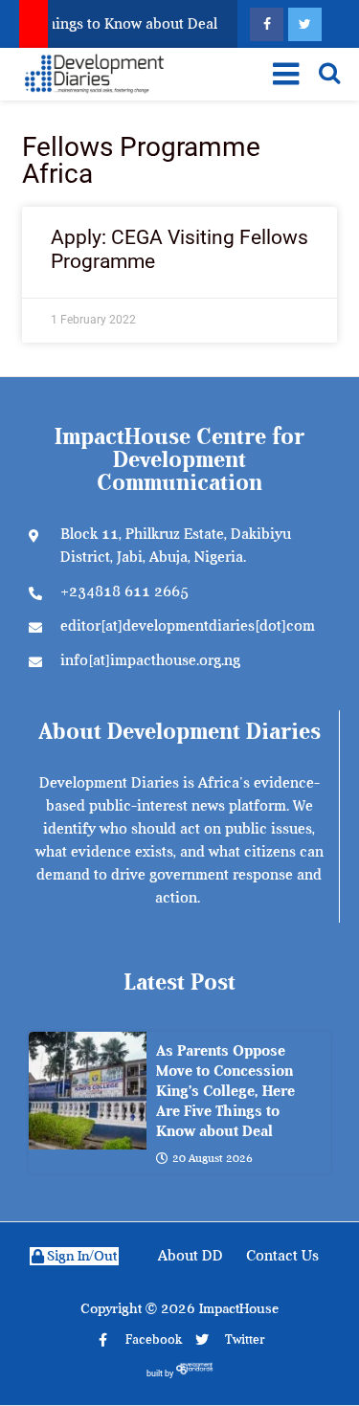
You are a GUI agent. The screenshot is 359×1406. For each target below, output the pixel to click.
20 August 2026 (212, 1158)
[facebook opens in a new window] (266, 24)
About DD (190, 1255)
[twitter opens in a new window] (305, 24)
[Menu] (282, 73)
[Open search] (329, 72)
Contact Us (282, 1255)
